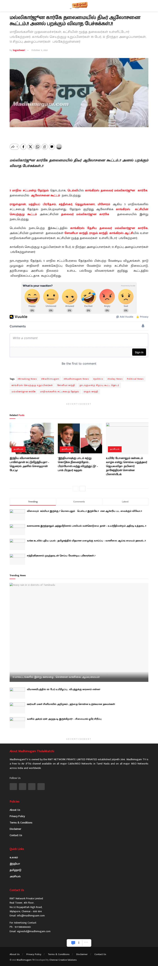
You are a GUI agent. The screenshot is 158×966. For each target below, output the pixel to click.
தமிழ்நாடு (15, 870)
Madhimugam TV (26, 960)
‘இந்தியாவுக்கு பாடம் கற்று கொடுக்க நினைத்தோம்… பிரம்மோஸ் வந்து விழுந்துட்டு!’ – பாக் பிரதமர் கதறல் (78, 464)
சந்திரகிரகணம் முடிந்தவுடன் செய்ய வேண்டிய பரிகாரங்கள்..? (61, 556)
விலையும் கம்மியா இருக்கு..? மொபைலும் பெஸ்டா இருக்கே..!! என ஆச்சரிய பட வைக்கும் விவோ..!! (85, 511)
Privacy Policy (17, 816)
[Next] (82, 488)
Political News (135, 379)
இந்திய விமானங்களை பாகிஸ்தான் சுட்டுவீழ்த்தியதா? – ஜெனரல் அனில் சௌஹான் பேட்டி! (29, 464)
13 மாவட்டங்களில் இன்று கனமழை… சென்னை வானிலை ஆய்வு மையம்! (56, 677)
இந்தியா (15, 863)
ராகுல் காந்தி (91, 391)
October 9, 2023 (39, 50)
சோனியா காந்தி (66, 385)
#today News (115, 379)
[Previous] (75, 488)
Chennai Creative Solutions (62, 960)
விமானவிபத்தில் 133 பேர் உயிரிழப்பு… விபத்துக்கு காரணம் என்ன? (63, 689)
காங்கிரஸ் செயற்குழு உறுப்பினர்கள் (32, 385)
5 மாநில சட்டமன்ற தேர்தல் (29, 190)
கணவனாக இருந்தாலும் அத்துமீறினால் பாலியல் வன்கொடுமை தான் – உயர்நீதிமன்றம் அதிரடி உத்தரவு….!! (86, 526)
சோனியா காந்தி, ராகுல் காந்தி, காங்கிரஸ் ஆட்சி (98, 233)
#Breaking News (27, 379)
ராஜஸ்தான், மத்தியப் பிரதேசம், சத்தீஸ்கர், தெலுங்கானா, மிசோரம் (60, 204)
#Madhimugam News (76, 379)
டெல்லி (72, 190)
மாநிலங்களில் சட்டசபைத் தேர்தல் (59, 391)
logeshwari (19, 50)
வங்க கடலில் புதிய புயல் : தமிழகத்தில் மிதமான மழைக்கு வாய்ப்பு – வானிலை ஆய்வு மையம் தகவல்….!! (86, 541)
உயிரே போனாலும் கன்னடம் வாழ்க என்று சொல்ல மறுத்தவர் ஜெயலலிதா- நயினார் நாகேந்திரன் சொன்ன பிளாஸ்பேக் (126, 466)
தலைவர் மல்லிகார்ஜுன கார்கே (85, 214)
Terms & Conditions (21, 822)
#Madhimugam (50, 379)
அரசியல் (18, 449)
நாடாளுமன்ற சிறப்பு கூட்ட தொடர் (99, 385)
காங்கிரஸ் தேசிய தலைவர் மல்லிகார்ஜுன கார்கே (109, 228)
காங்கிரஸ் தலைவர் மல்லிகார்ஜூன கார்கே (116, 190)
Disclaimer (15, 829)
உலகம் (14, 857)
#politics (98, 379)
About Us (15, 810)
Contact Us (16, 835)
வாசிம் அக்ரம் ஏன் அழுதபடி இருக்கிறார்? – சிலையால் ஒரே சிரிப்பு (64, 719)
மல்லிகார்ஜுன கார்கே (24, 391)
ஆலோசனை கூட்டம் (45, 195)
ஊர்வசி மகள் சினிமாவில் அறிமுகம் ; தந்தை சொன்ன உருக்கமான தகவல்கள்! (71, 704)
